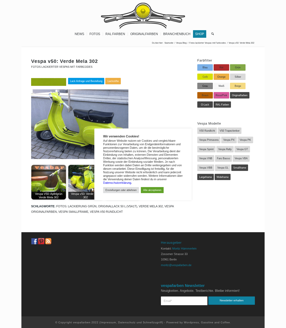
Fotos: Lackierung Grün (76, 206)
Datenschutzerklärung (117, 182)
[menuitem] (79, 34)
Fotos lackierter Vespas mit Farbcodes (61, 66)
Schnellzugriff (152, 322)
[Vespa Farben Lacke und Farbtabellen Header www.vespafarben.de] (143, 14)
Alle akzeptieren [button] (152, 190)
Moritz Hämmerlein (184, 248)
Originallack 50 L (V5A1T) (117, 206)
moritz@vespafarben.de (176, 265)
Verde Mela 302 (151, 206)
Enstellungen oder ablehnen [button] (121, 190)
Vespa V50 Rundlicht (106, 211)
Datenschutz (127, 322)
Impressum (108, 322)
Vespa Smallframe (73, 211)
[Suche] (211, 34)
